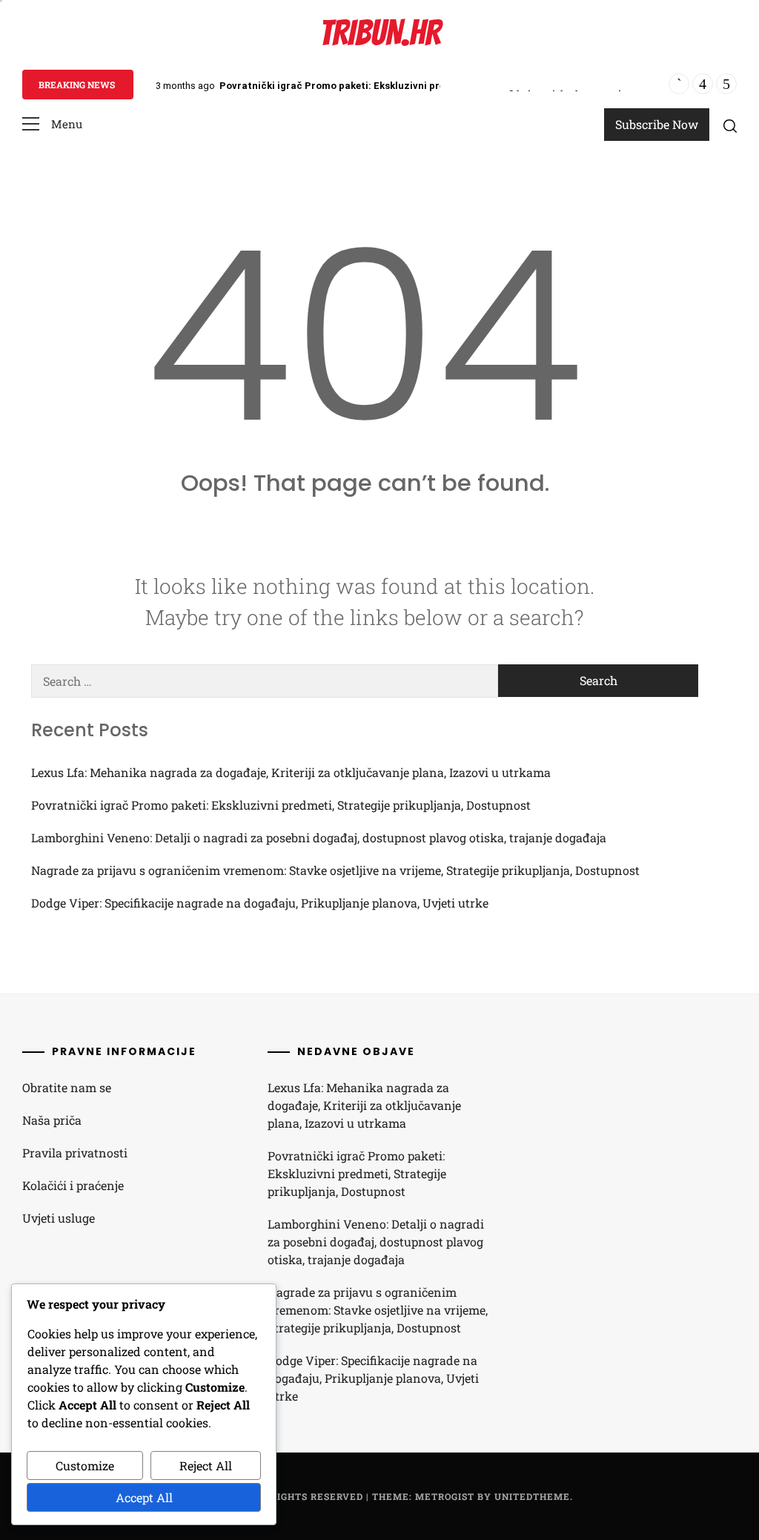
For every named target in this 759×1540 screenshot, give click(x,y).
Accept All (144, 1497)
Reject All (205, 1465)
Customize (85, 1465)
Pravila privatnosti (74, 1152)
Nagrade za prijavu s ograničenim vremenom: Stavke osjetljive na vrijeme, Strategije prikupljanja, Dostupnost (335, 870)
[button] (52, 124)
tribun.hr (379, 33)
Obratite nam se (66, 1087)
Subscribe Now (656, 124)
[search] (730, 125)
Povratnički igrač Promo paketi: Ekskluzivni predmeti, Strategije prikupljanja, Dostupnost (432, 85)
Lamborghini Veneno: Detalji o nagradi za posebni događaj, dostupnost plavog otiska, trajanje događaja (318, 837)
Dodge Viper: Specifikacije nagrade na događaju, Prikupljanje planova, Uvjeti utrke (259, 903)
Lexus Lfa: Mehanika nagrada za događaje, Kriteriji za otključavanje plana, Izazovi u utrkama (291, 772)
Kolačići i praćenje (73, 1185)
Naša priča (52, 1120)
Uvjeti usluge (58, 1218)
